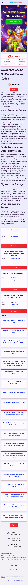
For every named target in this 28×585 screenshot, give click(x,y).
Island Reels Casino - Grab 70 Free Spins (14, 403)
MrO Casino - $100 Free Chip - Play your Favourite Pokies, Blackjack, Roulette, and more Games (14, 363)
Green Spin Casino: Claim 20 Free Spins (14, 352)
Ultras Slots (21, 63)
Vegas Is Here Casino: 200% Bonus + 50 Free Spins (14, 383)
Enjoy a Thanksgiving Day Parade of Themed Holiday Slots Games (14, 516)
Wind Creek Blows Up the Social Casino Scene (14, 465)
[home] (16, 4)
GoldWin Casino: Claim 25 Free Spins (14, 392)
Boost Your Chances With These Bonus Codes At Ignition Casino (14, 444)
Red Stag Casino (14, 280)
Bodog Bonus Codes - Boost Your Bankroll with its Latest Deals (14, 414)
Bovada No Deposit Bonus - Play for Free (14, 321)
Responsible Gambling (18, 580)
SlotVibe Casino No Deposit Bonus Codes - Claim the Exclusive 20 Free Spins (14, 343)
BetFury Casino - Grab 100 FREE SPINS (14, 373)
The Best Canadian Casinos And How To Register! (14, 475)
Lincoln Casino (14, 236)
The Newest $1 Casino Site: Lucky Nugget (14, 485)
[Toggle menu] (2, 2)
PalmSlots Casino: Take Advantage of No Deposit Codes (14, 424)
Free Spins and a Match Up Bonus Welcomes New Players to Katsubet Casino (14, 456)
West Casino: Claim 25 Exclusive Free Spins (14, 332)
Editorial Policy (8, 580)
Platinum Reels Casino (16, 258)
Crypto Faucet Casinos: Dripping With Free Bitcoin (14, 506)
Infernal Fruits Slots (8, 63)
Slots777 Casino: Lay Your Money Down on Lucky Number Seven (14, 496)
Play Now (14, 89)
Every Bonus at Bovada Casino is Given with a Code (14, 434)
